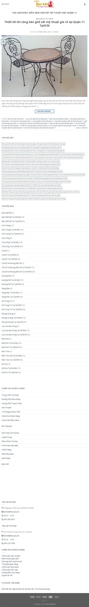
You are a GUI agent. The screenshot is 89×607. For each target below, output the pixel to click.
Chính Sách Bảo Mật (10, 445)
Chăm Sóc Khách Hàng (11, 416)
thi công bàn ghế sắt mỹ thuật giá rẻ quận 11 (64, 126)
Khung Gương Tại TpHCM (12, 322)
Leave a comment (81, 128)
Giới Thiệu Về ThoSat (10, 433)
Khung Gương (7, 313)
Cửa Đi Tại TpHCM (9, 259)
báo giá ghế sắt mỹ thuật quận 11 (43, 121)
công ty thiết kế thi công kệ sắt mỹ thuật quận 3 (17, 154)
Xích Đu (5, 364)
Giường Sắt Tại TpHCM (11, 284)
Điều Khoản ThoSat (10, 441)
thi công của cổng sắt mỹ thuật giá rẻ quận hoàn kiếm (53, 181)
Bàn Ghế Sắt (7, 213)
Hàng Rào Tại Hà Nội (10, 292)
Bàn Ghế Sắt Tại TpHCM (44, 19)
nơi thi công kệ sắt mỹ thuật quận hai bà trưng (16, 178)
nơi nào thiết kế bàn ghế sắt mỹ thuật (72, 175)
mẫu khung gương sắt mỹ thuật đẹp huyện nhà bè (18, 171)
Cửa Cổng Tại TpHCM (10, 246)
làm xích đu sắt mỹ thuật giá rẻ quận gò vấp (16, 168)
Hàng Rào (6, 288)
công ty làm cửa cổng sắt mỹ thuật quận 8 (51, 151)
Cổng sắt (49, 158)
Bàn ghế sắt (6, 144)
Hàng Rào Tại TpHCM (10, 297)
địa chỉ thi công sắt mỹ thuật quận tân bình (15, 195)
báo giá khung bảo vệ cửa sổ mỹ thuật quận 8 (16, 147)
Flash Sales (6, 458)
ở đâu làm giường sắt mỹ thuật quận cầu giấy (45, 195)
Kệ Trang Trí (7, 301)
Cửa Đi (4, 250)
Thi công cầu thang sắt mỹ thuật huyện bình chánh (18, 181)
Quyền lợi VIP (7, 575)
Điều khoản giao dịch (10, 558)
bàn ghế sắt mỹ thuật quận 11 (39, 119)
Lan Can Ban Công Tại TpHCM (14, 334)
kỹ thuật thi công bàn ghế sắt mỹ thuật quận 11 (34, 123)
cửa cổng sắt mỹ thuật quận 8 (73, 158)
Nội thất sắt (6, 589)
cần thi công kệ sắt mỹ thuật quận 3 (73, 154)
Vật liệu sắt (29, 589)
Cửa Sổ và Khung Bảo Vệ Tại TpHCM (16, 271)
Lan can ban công (53, 161)
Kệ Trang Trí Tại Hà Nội (11, 305)
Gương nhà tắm (31, 161)
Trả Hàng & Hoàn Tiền (11, 412)
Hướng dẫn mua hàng (11, 572)
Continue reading (44, 111)
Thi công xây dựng (42, 589)
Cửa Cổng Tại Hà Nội (10, 242)
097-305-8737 (9, 519)
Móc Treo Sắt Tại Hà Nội (12, 355)
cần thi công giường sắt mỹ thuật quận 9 (46, 154)
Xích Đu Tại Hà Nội (9, 368)
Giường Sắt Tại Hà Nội (11, 280)
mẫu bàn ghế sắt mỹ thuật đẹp (49, 168)
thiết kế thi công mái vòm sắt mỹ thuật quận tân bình (18, 192)
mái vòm (34, 168)
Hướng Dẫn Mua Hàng (11, 399)
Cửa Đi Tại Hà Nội (9, 255)
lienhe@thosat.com (11, 512)
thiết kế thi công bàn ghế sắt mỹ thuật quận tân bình (45, 188)
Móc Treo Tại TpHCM (10, 360)
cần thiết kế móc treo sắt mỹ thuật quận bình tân (17, 158)
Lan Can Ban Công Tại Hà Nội (14, 330)
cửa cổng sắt (58, 158)
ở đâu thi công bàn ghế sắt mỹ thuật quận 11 (35, 126)
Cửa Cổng (6, 238)
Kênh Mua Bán (8, 454)
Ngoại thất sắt (18, 589)
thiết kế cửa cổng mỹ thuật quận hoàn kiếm (47, 185)
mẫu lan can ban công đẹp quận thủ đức (49, 171)
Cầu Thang (6, 225)
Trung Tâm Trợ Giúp (10, 395)
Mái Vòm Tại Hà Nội (10, 343)
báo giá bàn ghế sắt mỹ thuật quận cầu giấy (51, 144)
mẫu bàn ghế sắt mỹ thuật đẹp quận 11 (62, 123)
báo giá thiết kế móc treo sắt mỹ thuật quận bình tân (18, 151)
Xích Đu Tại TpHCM (9, 372)
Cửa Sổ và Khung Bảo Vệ (12, 263)
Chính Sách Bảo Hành (10, 420)
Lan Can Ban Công (9, 326)
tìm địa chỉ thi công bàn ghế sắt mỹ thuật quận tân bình (55, 192)
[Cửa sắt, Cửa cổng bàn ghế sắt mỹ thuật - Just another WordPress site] (44, 4)
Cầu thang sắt (39, 158)
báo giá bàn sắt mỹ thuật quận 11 (21, 121)
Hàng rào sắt (42, 161)
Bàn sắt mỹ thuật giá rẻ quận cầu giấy (23, 144)
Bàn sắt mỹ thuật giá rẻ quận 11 (60, 119)
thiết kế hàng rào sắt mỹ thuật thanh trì (14, 188)
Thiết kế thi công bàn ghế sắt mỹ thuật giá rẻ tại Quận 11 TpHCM (44, 23)
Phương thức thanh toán (12, 561)
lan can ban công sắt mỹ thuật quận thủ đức (16, 164)
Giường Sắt (6, 276)
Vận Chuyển (6, 407)
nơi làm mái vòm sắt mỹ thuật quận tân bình (45, 175)
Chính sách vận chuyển (11, 556)
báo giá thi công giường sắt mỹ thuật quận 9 (47, 147)
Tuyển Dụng (7, 437)
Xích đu (76, 192)
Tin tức (44, 601)
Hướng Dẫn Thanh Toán (12, 403)
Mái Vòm (5, 339)
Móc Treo (6, 351)
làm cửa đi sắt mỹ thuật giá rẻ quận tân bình (46, 164)
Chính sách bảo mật (10, 570)
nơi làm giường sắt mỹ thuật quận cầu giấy (15, 175)
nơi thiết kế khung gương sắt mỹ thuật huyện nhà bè (50, 178)
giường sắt (5, 161)
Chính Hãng (6, 449)
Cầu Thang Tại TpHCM (11, 234)
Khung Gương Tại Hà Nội (12, 318)
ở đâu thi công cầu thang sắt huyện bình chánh (17, 199)
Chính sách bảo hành (10, 567)
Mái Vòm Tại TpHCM (10, 347)
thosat (56, 32)
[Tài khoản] (85, 4)
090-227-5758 (9, 543)
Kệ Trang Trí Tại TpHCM (12, 309)
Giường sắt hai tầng (17, 161)
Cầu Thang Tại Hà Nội (11, 229)
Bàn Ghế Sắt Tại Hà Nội (11, 217)
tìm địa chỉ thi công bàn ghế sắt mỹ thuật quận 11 (40, 128)
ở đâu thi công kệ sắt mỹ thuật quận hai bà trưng (49, 199)
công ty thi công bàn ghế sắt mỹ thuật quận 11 (69, 121)
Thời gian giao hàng (10, 564)
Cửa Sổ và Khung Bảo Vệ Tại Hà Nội (16, 267)
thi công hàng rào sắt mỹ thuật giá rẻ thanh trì (16, 185)
